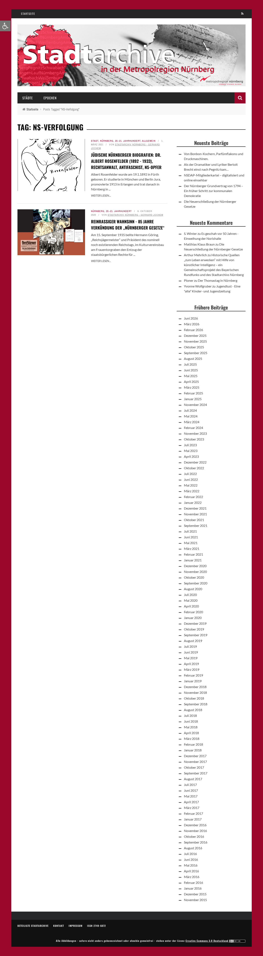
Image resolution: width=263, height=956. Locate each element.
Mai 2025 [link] (190, 376)
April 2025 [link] (191, 382)
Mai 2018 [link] (190, 727)
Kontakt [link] (58, 925)
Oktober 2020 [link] (194, 577)
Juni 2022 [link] (191, 479)
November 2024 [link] (195, 405)
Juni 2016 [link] (191, 859)
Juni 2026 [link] (191, 318)
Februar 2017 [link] (193, 813)
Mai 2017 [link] (190, 796)
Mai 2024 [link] (190, 416)
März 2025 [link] (191, 387)
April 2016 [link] (191, 871)
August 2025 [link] (193, 358)
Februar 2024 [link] (193, 428)
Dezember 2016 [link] (195, 825)
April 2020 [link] (191, 606)
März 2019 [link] (191, 669)
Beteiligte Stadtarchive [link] (32, 925)
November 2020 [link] (195, 572)
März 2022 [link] (191, 491)
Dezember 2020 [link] (195, 566)
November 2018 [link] (195, 692)
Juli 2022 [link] (190, 474)
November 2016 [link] (195, 831)
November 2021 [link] (195, 514)
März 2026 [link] (191, 324)
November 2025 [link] (195, 341)
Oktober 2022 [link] (194, 468)
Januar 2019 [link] (193, 681)
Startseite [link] (28, 14)
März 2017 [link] (191, 808)
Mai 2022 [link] (190, 485)
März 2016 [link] (191, 877)
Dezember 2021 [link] (195, 508)
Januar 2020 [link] (193, 618)
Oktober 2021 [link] (194, 520)
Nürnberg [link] (106, 141)
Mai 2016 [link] (190, 865)
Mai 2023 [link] (190, 451)
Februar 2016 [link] (193, 882)
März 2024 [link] (191, 422)
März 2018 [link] (191, 738)
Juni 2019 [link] (191, 652)
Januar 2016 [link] (193, 888)
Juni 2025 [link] (191, 370)
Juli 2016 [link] (190, 854)
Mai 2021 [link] (190, 543)
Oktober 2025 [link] (194, 347)
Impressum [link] (75, 925)
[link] (5, 26)
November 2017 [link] (195, 762)
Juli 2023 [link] (190, 445)
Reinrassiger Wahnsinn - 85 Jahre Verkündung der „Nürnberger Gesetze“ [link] (128, 224)
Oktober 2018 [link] (194, 698)
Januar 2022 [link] (193, 502)
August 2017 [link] (193, 779)
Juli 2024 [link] (190, 410)
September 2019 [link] (195, 635)
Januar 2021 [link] (193, 560)
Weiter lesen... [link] (101, 195)
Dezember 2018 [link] (195, 687)
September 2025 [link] (195, 353)
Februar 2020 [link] (193, 612)
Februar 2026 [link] (193, 330)
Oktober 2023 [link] (194, 439)
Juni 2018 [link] (191, 721)
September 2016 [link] (195, 842)
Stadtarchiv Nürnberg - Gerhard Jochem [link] (135, 215)
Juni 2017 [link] (191, 790)
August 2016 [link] (193, 848)
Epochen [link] (50, 97)
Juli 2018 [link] (190, 715)
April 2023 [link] (191, 456)
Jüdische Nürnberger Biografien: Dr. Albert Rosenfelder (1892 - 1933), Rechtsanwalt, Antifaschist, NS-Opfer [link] (126, 161)
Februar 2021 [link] (193, 554)
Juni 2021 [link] (191, 537)
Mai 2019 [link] (190, 658)
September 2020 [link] (195, 583)
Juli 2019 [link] (190, 646)
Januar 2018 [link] (193, 750)
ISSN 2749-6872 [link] (96, 925)
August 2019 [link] (193, 641)
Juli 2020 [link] (190, 595)
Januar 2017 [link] (193, 819)
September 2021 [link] (195, 525)
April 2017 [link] (191, 802)
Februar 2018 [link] (193, 744)
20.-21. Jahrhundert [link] (128, 141)
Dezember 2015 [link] (195, 894)
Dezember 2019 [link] (195, 623)
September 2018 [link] (195, 704)
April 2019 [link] (191, 664)
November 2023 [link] (195, 433)
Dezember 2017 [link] (195, 756)
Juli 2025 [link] (190, 364)
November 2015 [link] (195, 900)
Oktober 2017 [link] (194, 767)
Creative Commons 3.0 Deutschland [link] (207, 940)
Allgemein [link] (149, 141)
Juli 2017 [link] (190, 785)
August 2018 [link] (193, 710)
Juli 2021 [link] (190, 531)
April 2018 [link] (191, 733)
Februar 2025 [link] (193, 393)
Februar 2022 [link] (193, 497)
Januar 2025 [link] (193, 399)
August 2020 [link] (193, 589)
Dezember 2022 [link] (195, 462)
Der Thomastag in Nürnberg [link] (217, 280)
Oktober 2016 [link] (194, 836)
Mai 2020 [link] (190, 600)
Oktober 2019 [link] (194, 629)
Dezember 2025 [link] (195, 335)
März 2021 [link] (191, 548)
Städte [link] (27, 97)
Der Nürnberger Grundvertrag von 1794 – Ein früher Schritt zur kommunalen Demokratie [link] (213, 191)
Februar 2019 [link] (193, 675)
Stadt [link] (94, 141)
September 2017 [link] (195, 773)
